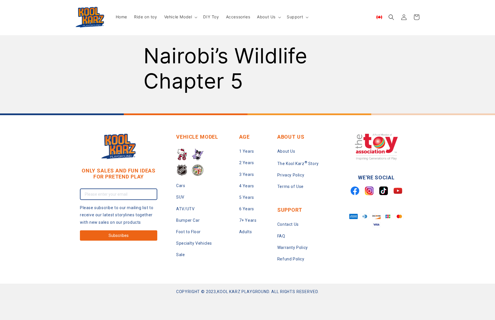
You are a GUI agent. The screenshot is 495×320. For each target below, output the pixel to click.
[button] (180, 17)
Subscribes (119, 235)
